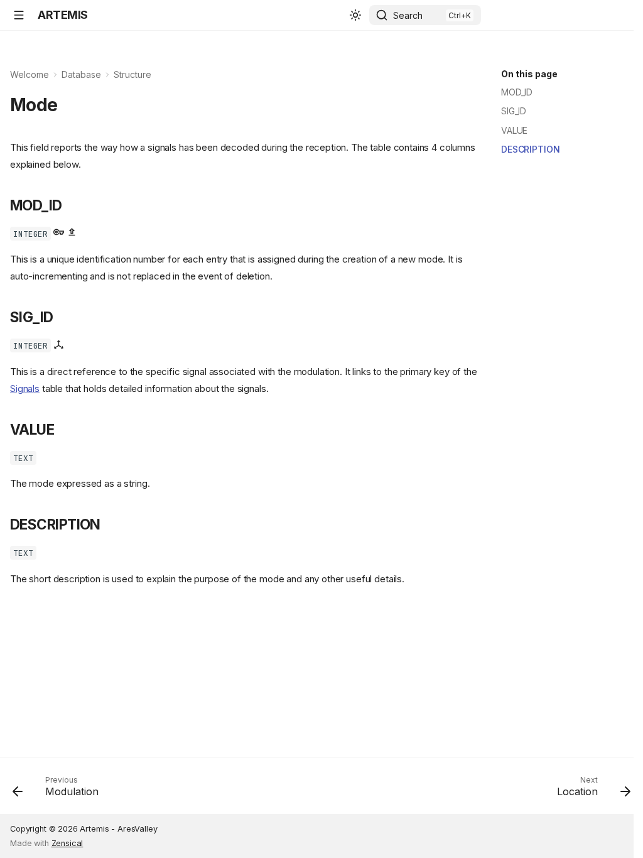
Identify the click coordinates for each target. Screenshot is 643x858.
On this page (529, 73)
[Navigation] (19, 15)
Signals (25, 388)
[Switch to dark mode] (355, 15)
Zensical (67, 843)
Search (408, 15)
